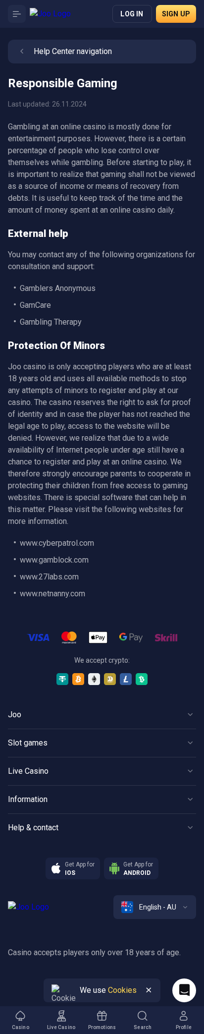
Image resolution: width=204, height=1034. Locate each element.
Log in (131, 14)
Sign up (176, 14)
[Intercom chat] (184, 990)
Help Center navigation (73, 51)
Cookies (122, 990)
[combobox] (154, 907)
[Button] (17, 14)
